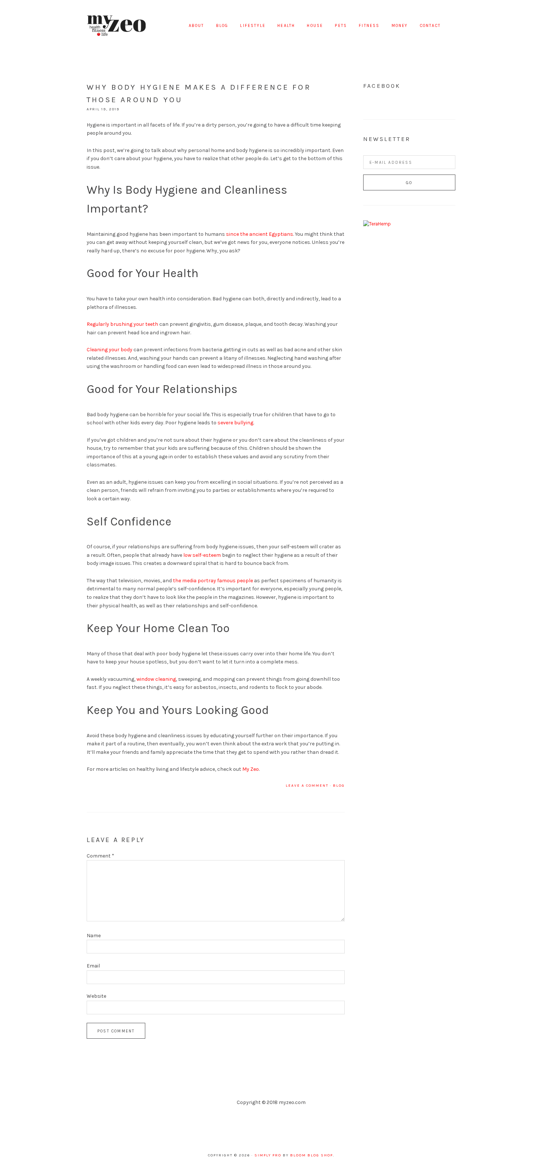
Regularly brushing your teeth (122, 324)
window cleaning (156, 679)
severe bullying (235, 423)
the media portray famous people (213, 580)
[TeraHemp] (377, 224)
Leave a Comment (307, 785)
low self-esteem (202, 555)
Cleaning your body (109, 349)
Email (93, 966)
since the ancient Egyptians (259, 234)
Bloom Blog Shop (311, 1155)
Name (94, 935)
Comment (100, 856)
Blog (339, 785)
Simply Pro (267, 1155)
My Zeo (116, 26)
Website (96, 996)
